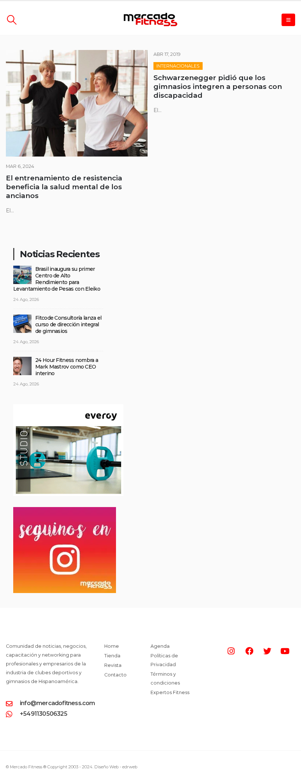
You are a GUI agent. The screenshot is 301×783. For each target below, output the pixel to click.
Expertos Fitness (169, 692)
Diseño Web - (115, 766)
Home (111, 646)
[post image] (77, 103)
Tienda (112, 655)
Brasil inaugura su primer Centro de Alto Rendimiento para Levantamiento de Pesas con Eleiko (56, 279)
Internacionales (178, 66)
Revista (113, 665)
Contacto (115, 675)
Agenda (160, 646)
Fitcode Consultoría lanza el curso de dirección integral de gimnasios (68, 324)
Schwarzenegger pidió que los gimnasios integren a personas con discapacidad (217, 86)
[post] (22, 274)
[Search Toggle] (11, 20)
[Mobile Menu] (288, 20)
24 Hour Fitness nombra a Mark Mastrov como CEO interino (66, 367)
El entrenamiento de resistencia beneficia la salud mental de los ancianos (64, 187)
